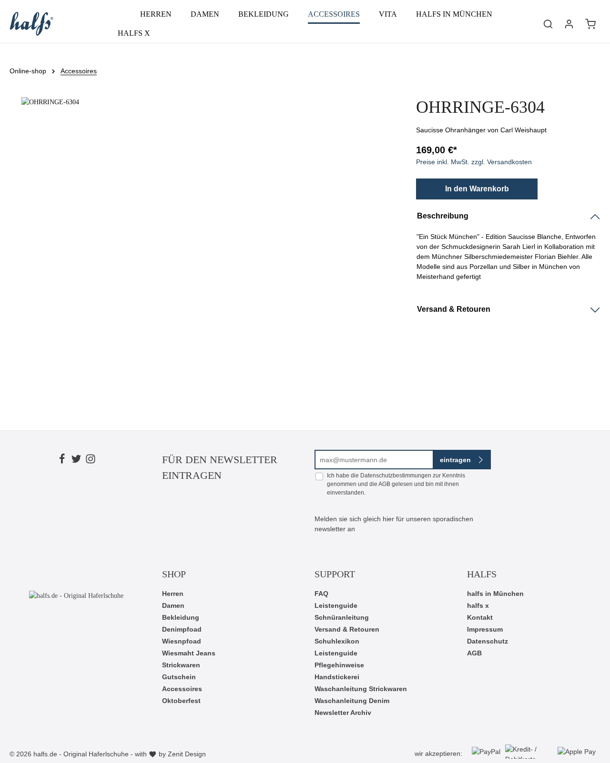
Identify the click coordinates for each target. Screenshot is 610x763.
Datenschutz (487, 641)
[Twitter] (76, 460)
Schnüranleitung (342, 617)
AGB (384, 484)
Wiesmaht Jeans (188, 653)
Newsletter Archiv (343, 712)
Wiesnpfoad (181, 641)
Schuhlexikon (337, 641)
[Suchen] (548, 23)
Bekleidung (180, 617)
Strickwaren (181, 665)
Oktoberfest (181, 700)
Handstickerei (337, 677)
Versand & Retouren (347, 629)
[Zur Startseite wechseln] (31, 23)
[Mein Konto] (569, 23)
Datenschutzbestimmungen (395, 475)
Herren (172, 593)
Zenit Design (187, 754)
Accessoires (182, 689)
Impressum (485, 629)
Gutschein (179, 677)
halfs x (478, 605)
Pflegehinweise (339, 665)
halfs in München (495, 593)
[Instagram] (90, 460)
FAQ (321, 593)
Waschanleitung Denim (352, 700)
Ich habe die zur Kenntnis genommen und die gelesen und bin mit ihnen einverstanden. (396, 484)
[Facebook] (62, 460)
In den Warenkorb (477, 189)
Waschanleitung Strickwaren (361, 689)
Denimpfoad (182, 629)
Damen (173, 605)
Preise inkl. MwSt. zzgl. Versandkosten (474, 162)
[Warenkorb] (590, 23)
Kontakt (480, 617)
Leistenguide (336, 605)
